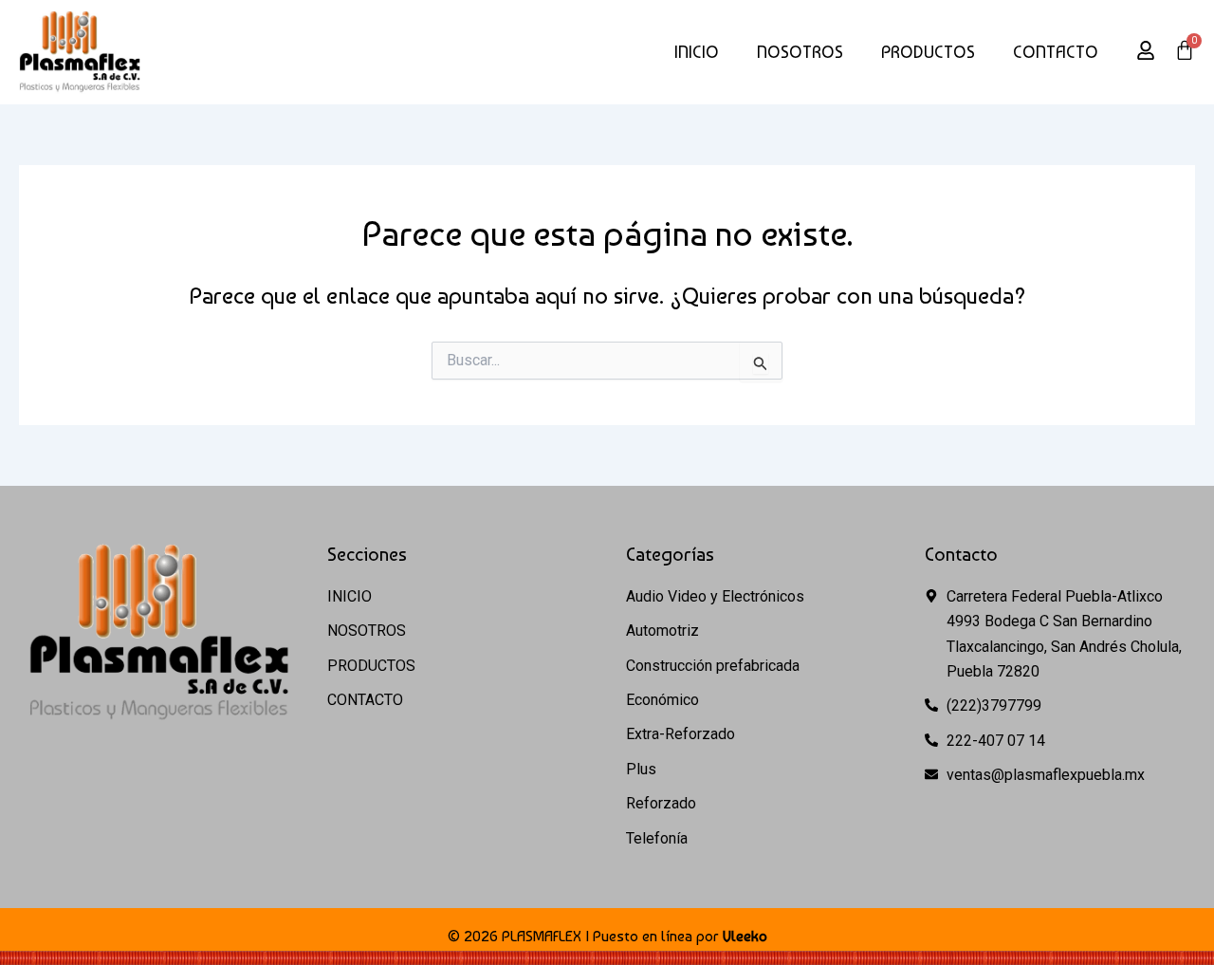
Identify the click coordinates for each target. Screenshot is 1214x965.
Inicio (696, 52)
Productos (928, 52)
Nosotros (800, 52)
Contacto (1055, 52)
